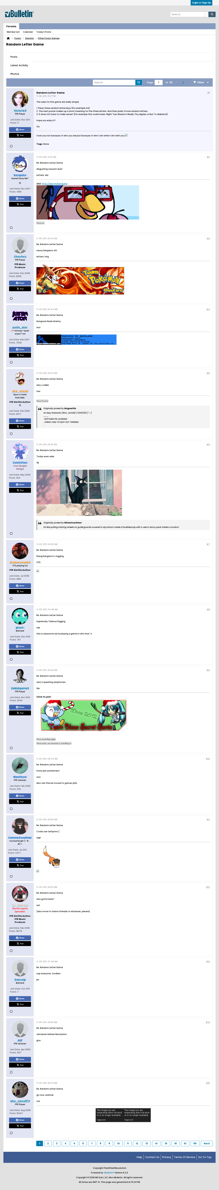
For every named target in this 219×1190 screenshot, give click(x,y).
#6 (208, 444)
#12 (208, 887)
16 (175, 1143)
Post (22, 135)
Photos (14, 74)
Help (139, 1157)
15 (166, 1143)
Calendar (28, 31)
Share (21, 129)
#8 (208, 609)
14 (156, 1143)
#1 (208, 92)
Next (207, 1143)
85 (195, 1143)
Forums (11, 26)
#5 (208, 373)
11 (128, 1143)
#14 (208, 1022)
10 (118, 1143)
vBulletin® (109, 1172)
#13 (208, 961)
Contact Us (152, 1157)
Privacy (166, 1157)
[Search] (212, 14)
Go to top (204, 1157)
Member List (13, 31)
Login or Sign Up (201, 2)
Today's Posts (43, 31)
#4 (208, 309)
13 (146, 1143)
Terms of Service (184, 1157)
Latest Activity (19, 65)
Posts (13, 57)
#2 (208, 157)
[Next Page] (183, 82)
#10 (208, 758)
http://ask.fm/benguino (55, 183)
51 (185, 1143)
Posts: (13, 122)
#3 (208, 238)
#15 (208, 1083)
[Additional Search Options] (207, 14)
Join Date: (15, 119)
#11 (208, 819)
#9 (208, 670)
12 (137, 1143)
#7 (208, 544)
